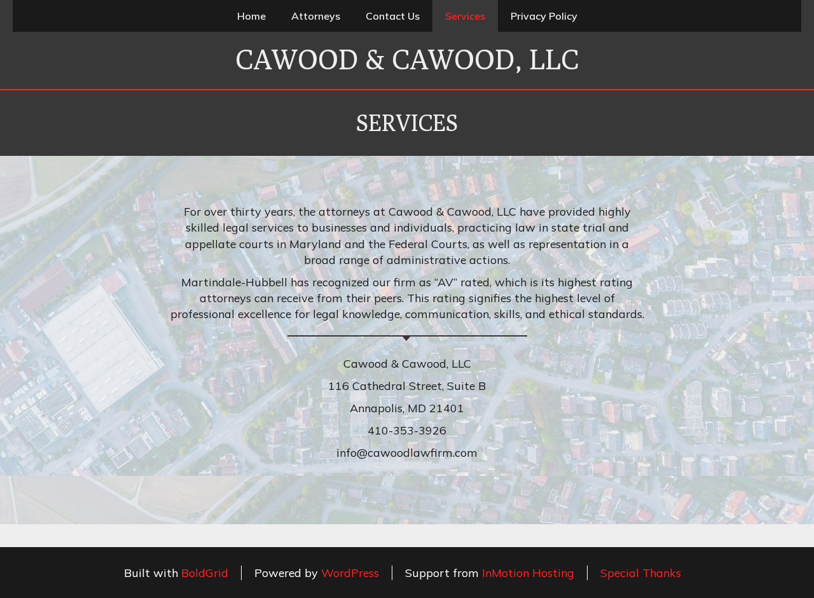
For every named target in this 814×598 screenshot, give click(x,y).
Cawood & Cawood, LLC (407, 59)
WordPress (350, 573)
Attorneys (315, 16)
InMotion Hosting (528, 573)
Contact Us (393, 16)
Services (465, 16)
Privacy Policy (544, 16)
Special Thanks (640, 573)
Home (251, 16)
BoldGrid (204, 573)
